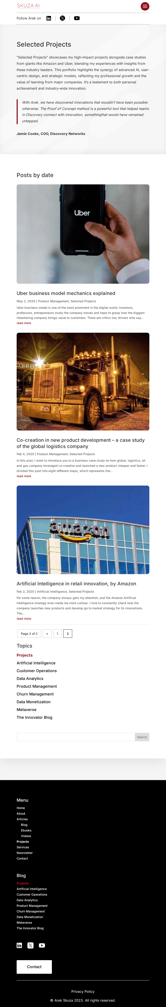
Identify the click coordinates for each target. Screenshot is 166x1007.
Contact (34, 966)
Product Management (53, 301)
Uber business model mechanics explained (66, 293)
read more (24, 323)
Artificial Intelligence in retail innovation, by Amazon (76, 583)
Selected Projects (83, 301)
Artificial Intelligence (52, 591)
